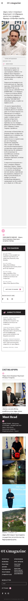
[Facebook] (4, 299)
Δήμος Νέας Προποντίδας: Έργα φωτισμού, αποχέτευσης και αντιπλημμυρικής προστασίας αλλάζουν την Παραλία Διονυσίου (12, 332)
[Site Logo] (14, 3)
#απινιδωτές (10, 427)
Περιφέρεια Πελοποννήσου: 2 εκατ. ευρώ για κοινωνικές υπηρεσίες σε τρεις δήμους (12, 342)
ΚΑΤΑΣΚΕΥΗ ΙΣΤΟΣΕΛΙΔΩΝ (10, 599)
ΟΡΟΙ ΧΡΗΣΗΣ (18, 561)
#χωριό (16, 431)
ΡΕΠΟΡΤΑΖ (11, 347)
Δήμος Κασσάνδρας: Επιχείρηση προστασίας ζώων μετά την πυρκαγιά (12, 266)
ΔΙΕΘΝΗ (4, 567)
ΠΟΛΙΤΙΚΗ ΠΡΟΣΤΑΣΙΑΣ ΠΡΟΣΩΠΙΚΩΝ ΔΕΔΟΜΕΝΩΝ (18, 571)
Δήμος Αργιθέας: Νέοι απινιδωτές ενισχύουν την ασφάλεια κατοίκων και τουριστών (11, 276)
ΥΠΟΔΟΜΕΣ (18, 327)
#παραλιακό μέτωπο (8, 431)
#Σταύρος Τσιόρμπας (8, 377)
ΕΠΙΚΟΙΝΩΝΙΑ (18, 559)
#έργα (4, 427)
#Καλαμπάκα (15, 423)
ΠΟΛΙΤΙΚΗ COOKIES (17, 565)
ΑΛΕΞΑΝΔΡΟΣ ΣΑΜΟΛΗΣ (10, 237)
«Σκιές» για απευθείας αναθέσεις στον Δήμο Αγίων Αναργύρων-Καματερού (12, 411)
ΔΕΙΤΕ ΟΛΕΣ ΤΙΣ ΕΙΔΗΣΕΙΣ (12, 289)
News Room (9, 63)
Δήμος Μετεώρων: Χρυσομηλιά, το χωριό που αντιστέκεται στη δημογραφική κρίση (13, 537)
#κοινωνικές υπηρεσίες (9, 429)
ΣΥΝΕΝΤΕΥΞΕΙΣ (7, 574)
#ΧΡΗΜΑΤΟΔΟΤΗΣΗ (15, 425)
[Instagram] (13, 299)
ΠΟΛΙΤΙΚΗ (4, 407)
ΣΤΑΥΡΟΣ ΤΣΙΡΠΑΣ (9, 241)
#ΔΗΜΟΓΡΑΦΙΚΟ (6, 423)
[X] (8, 299)
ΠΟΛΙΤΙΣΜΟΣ (6, 572)
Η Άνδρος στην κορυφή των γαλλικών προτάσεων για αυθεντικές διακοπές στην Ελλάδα (11, 257)
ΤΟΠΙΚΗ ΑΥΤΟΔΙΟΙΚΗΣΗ (11, 58)
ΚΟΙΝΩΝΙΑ (5, 317)
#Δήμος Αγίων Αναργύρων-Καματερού (13, 375)
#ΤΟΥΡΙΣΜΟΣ (6, 425)
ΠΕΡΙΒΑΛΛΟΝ (6, 569)
